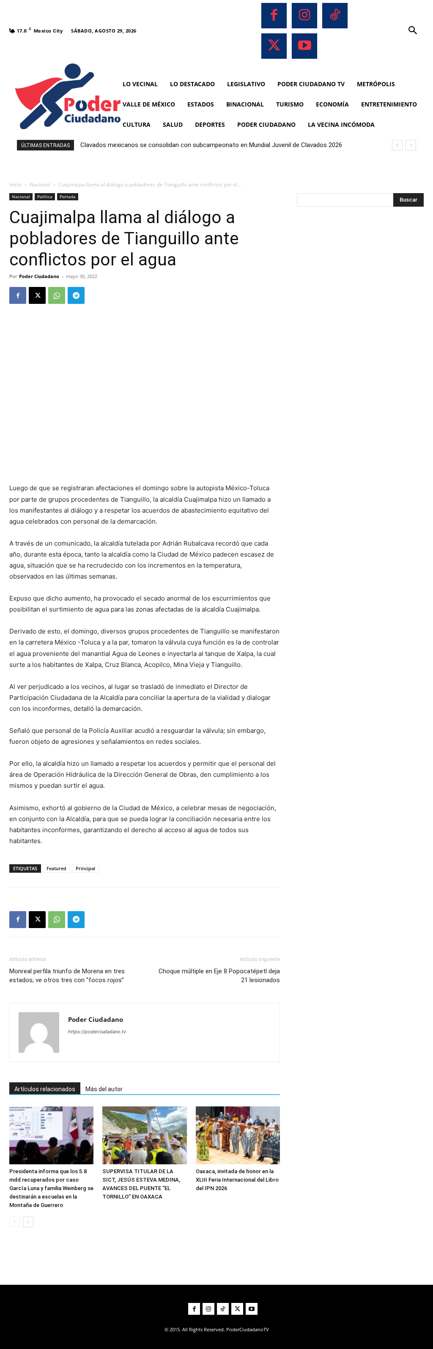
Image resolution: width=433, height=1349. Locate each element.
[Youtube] (304, 46)
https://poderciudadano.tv (97, 1032)
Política (44, 196)
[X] (274, 46)
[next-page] (28, 1222)
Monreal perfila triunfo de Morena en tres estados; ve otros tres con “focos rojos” (67, 975)
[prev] (397, 145)
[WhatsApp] (56, 295)
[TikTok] (335, 16)
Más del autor (104, 1089)
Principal (85, 868)
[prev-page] (14, 1222)
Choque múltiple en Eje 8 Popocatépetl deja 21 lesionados (219, 975)
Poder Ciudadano (39, 276)
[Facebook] (274, 16)
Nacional (40, 184)
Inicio (15, 184)
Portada (68, 196)
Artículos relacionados (44, 1089)
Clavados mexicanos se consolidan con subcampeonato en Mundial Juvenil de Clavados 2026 (211, 145)
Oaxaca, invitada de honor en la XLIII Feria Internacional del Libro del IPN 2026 (237, 1179)
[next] (411, 145)
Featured (56, 868)
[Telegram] (76, 295)
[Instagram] (304, 16)
